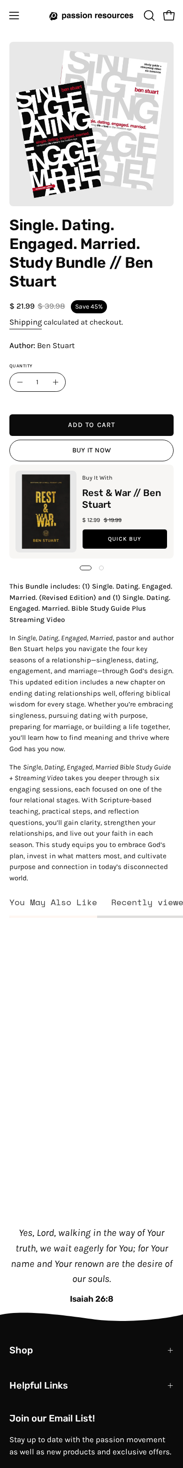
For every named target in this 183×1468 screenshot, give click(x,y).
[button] (148, 15)
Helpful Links (38, 1385)
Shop (21, 1350)
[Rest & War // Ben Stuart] (45, 511)
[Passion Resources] (91, 15)
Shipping (25, 322)
